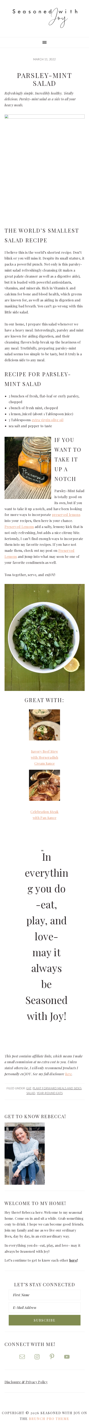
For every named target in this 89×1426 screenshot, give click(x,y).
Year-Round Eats (50, 1093)
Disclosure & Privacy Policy (26, 1382)
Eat (28, 1088)
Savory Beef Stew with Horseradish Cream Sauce (44, 757)
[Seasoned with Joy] (44, 23)
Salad (30, 1093)
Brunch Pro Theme (49, 1418)
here (68, 1074)
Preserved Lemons (19, 526)
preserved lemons (66, 514)
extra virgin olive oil (47, 420)
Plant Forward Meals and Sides (57, 1088)
